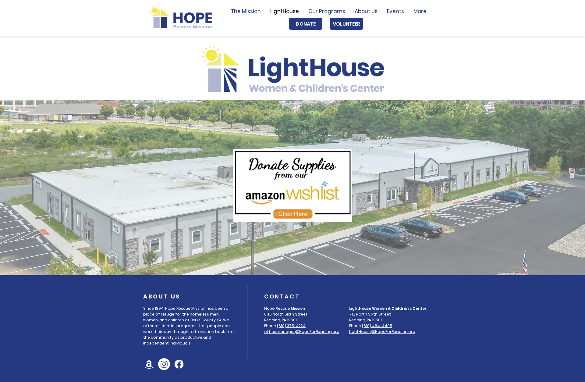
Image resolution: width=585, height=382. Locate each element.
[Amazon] (149, 364)
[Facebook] (179, 364)
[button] (326, 11)
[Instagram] (164, 364)
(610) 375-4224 (291, 325)
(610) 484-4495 (377, 325)
